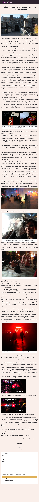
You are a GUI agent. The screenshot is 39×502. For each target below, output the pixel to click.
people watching (8, 287)
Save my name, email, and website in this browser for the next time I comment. (14, 474)
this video (23, 147)
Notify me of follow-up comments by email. (10, 478)
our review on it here (20, 92)
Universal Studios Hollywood (27, 438)
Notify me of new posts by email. (8, 480)
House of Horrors (18, 438)
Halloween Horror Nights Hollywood (7, 438)
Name (3, 455)
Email (3, 459)
